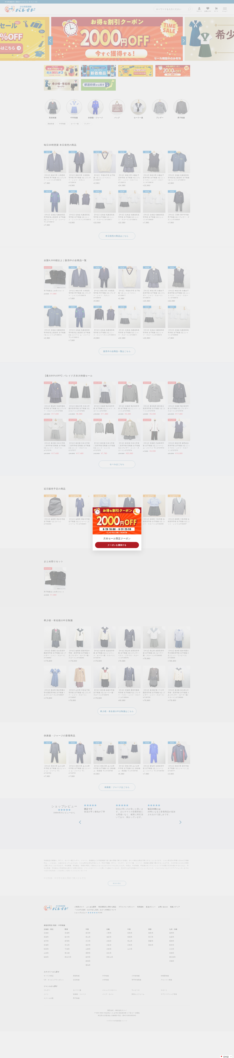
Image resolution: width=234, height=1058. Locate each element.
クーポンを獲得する (117, 545)
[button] (226, 1056)
